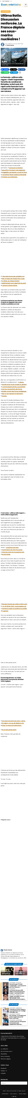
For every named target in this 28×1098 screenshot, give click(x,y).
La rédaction (4, 1049)
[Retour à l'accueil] (11, 4)
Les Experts (6, 11)
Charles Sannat (8, 950)
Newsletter (4, 1054)
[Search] (25, 1083)
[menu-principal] (25, 4)
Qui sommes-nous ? (6, 1051)
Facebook (3, 1068)
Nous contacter (5, 1056)
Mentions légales (6, 1059)
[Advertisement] (14, 122)
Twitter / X (4, 1070)
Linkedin (3, 1073)
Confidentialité (5, 1093)
